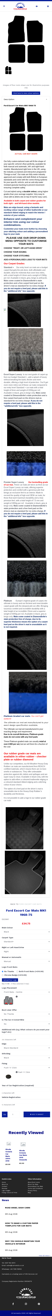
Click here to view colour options (26, 93)
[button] (26, 99)
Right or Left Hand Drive (13, 947)
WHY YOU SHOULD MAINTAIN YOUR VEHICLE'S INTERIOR (22, 1242)
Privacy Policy (32, 1190)
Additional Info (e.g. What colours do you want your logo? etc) (25, 1031)
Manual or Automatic (11, 957)
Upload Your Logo (10, 980)
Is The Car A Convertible (13, 1020)
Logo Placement (9, 988)
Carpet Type (7, 938)
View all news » (44, 1255)
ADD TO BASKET (37, 1114)
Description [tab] (9, 99)
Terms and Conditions (35, 1188)
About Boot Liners (34, 1182)
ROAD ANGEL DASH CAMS (17, 1208)
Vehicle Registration (11, 1097)
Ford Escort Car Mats (30, 904)
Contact (4, 1186)
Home (4, 1182)
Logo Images (6, 1190)
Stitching (6, 1054)
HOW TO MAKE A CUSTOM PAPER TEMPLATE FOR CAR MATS (21, 1224)
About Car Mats (33, 1184)
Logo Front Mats (9, 967)
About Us (5, 1184)
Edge (4, 1044)
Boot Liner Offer (9, 1010)
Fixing (4, 1063)
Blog (29, 1192)
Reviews (4, 1188)
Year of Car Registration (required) (18, 1085)
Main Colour (7, 928)
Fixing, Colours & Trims (9, 1192)
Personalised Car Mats (35, 1186)
